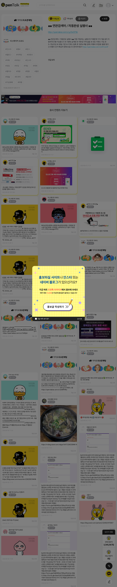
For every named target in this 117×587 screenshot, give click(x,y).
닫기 (78, 319)
